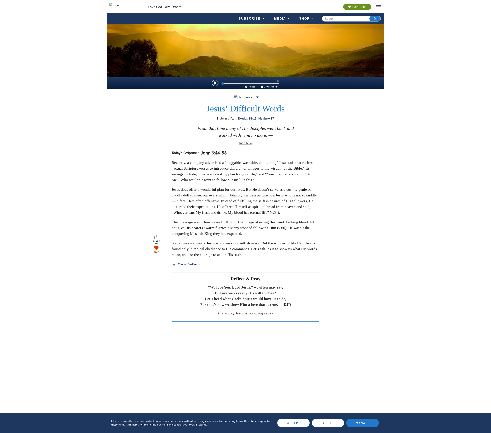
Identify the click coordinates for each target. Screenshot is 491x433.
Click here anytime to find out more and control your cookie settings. (167, 424)
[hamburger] (378, 7)
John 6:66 (245, 143)
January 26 (246, 97)
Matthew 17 (266, 118)
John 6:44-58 (214, 153)
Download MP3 (271, 86)
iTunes (251, 86)
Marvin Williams (188, 264)
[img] (215, 83)
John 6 (234, 195)
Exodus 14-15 (247, 118)
